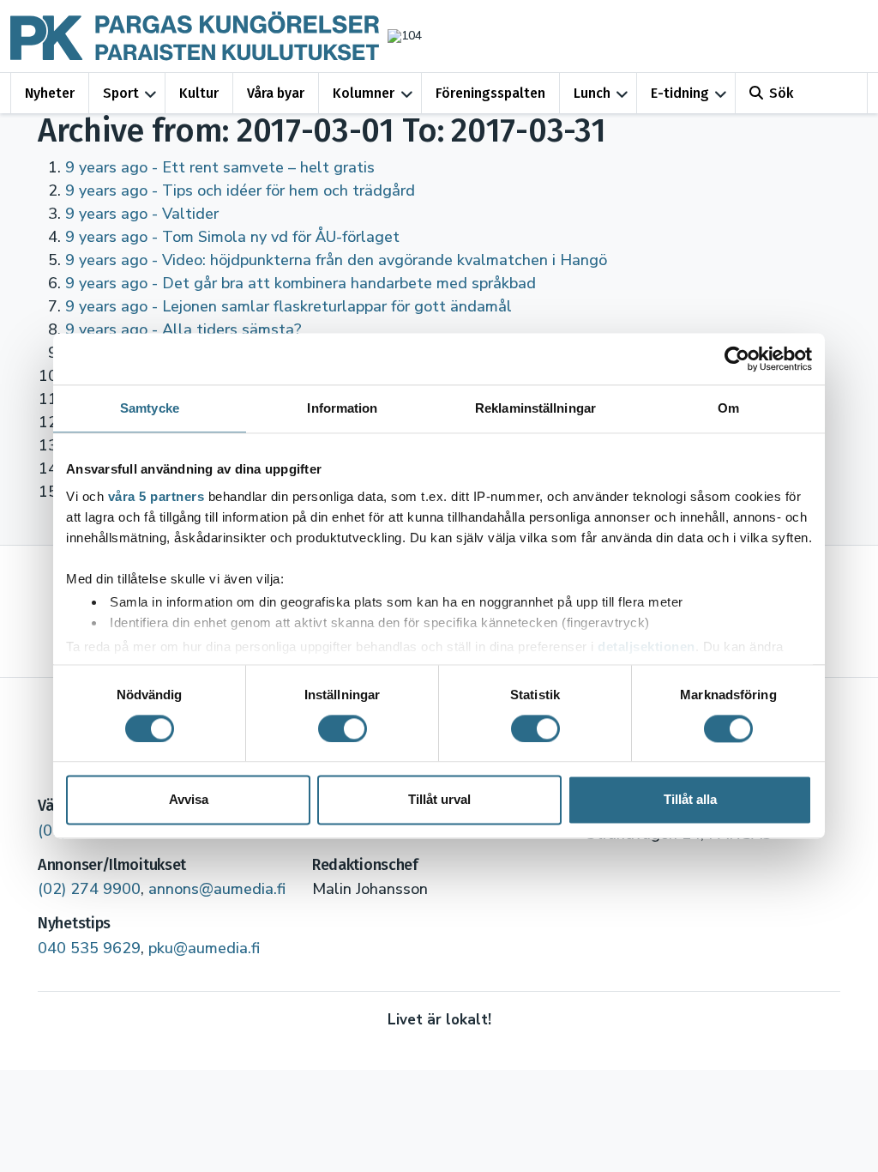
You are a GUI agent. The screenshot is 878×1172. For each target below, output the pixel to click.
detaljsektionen (646, 646)
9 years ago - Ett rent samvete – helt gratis (220, 167)
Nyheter (50, 93)
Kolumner (363, 93)
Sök (781, 93)
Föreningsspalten (490, 93)
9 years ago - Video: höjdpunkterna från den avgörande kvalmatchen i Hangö (336, 260)
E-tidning (680, 93)
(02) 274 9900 (89, 889)
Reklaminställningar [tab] (535, 408)
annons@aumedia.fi (217, 889)
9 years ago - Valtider (142, 213)
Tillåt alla (690, 800)
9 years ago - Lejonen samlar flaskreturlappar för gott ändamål (288, 306)
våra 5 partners (156, 496)
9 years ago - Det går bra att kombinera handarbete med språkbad (300, 283)
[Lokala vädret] (400, 35)
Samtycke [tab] (149, 408)
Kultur (199, 93)
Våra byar (275, 93)
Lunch (592, 93)
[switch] (342, 728)
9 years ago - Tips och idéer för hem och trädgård (240, 190)
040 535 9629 (89, 948)
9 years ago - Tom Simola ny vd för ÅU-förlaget (232, 237)
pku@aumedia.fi (204, 948)
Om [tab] (728, 408)
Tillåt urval (439, 800)
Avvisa (188, 800)
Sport (121, 93)
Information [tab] (342, 408)
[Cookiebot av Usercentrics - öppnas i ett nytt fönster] (737, 359)
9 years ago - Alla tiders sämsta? (183, 329)
